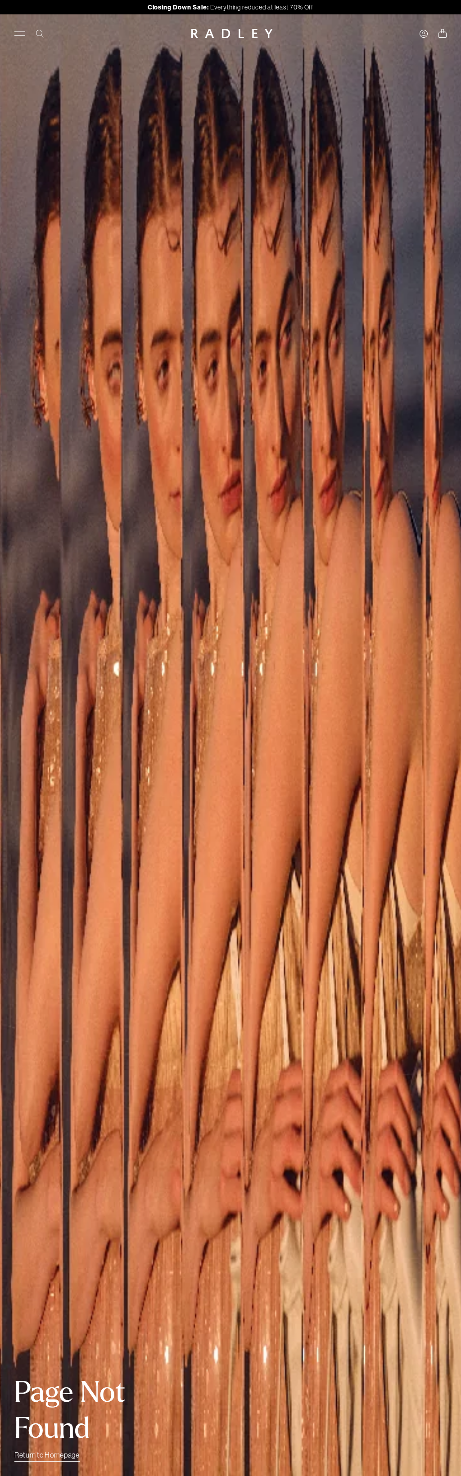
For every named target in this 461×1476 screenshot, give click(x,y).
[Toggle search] (40, 34)
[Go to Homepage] (232, 33)
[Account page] (424, 34)
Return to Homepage (47, 1455)
